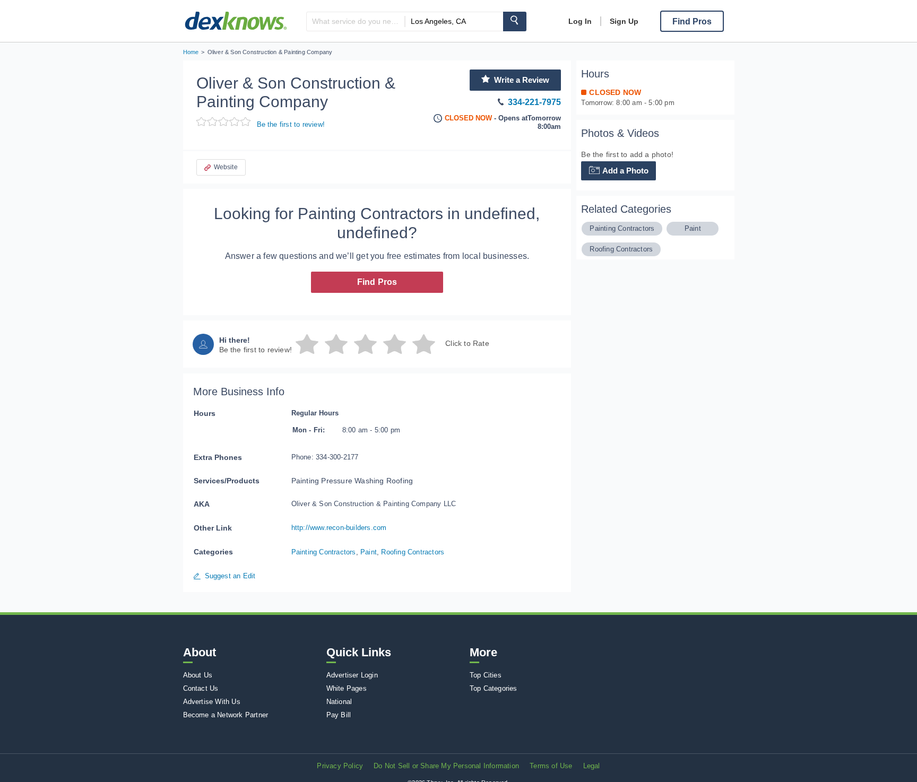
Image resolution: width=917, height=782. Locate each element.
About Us (198, 675)
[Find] (514, 21)
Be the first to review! (291, 124)
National (339, 702)
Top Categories (493, 688)
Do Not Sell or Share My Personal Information (446, 766)
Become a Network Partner (226, 715)
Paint (368, 552)
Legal (591, 766)
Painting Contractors (323, 552)
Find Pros (377, 281)
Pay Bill (338, 715)
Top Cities (485, 675)
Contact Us (201, 688)
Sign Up (624, 21)
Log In (580, 21)
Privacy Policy (340, 766)
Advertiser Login (352, 675)
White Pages (346, 688)
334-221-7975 (534, 102)
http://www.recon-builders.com (339, 528)
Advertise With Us (211, 702)
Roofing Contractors (412, 552)
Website (226, 167)
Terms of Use (551, 766)
